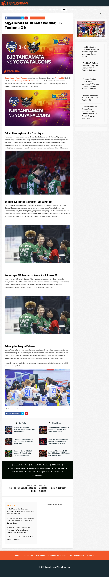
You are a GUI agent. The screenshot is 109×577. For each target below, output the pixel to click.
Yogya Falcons (21, 78)
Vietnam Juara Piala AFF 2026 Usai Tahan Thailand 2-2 (90, 97)
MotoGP (73, 9)
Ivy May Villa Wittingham (16, 468)
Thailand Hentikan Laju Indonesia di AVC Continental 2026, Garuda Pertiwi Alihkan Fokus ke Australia (59, 429)
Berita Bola (8, 9)
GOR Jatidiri (56, 465)
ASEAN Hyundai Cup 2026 (26, 9)
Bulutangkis (53, 9)
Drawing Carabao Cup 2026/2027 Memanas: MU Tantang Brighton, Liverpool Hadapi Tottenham (23, 453)
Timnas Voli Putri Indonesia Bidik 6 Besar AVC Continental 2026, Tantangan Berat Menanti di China (59, 453)
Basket (41, 9)
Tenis (82, 9)
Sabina (29, 472)
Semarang (56, 472)
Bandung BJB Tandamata (39, 465)
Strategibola (9, 78)
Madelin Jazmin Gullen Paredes (39, 468)
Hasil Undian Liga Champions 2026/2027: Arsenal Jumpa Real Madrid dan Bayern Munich (24, 429)
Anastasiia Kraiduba (20, 465)
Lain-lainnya (92, 9)
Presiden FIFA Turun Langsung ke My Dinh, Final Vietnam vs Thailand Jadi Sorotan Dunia (23, 441)
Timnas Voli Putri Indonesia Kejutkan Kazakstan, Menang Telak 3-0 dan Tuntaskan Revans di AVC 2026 (58, 441)
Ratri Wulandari (17, 472)
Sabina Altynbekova (42, 472)
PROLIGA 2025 (35, 18)
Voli (63, 9)
